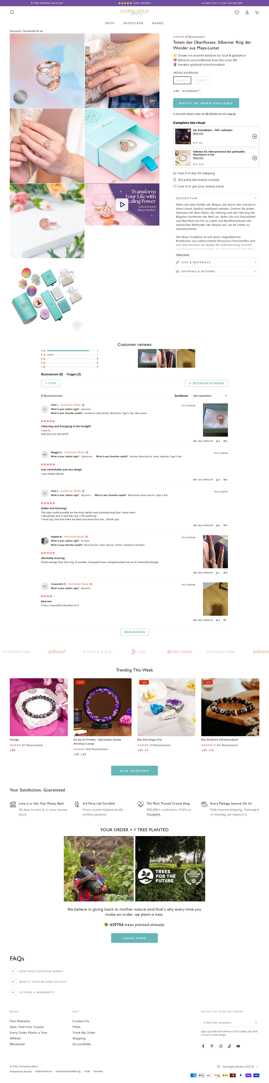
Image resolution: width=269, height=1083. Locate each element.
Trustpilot (153, 814)
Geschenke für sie (33, 31)
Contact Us (81, 1021)
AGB (87, 1071)
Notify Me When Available (206, 103)
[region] (167, 358)
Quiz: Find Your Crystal (27, 1027)
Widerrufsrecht (43, 1071)
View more (182, 254)
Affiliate (15, 1038)
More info (198, 133)
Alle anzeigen (134, 771)
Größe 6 (182, 80)
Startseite (15, 31)
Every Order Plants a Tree (28, 1032)
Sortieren (182, 396)
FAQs (76, 1027)
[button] (12, 12)
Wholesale (17, 1044)
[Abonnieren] (257, 1022)
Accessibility (82, 1044)
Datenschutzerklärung (68, 1071)
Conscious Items (28, 1066)
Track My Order (84, 1032)
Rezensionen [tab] (52, 374)
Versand (98, 1071)
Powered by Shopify (21, 1071)
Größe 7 (202, 80)
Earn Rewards (20, 1021)
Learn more (134, 938)
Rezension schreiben (210, 384)
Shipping (79, 1038)
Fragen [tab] (74, 374)
